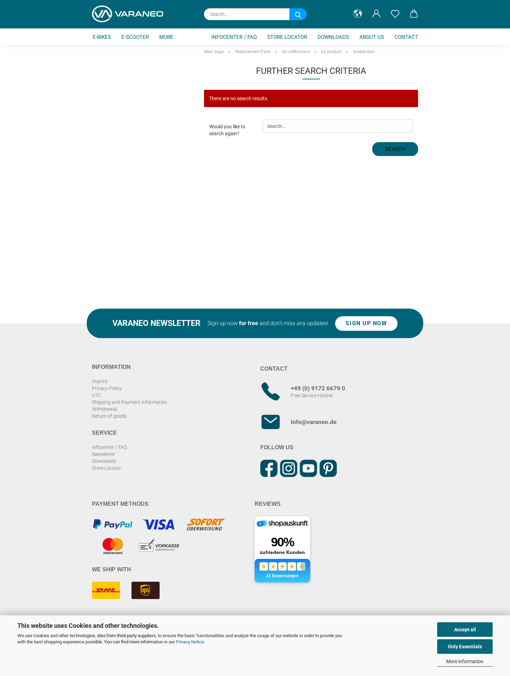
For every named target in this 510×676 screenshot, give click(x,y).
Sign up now (366, 323)
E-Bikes (102, 37)
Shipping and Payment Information (129, 402)
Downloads (333, 37)
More (166, 37)
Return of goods (109, 416)
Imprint (100, 381)
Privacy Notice (190, 641)
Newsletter (103, 454)
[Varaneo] (130, 14)
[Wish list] (395, 14)
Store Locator (287, 37)
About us (371, 37)
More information (465, 661)
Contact (406, 37)
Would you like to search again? (227, 130)
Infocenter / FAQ (234, 37)
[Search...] (298, 14)
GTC (96, 395)
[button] (357, 14)
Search (395, 149)
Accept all (465, 629)
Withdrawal (104, 409)
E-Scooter (135, 37)
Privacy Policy (107, 388)
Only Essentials (465, 646)
